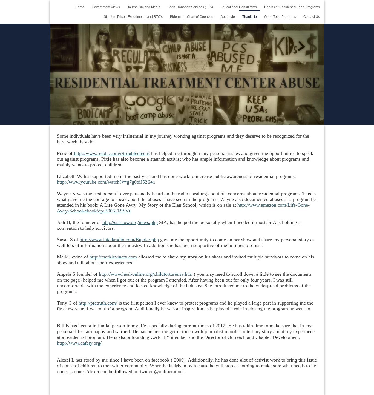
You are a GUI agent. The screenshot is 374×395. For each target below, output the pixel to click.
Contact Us (311, 17)
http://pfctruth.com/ (98, 303)
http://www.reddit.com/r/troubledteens (112, 153)
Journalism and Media (143, 7)
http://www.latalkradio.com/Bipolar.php (119, 239)
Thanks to (249, 17)
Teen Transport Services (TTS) (190, 7)
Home (79, 7)
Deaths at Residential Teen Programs (292, 7)
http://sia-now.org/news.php (130, 222)
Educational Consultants (238, 7)
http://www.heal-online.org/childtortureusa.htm (145, 274)
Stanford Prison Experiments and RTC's (133, 17)
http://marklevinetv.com (113, 257)
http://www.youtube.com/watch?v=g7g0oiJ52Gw (105, 182)
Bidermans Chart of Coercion (191, 17)
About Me (228, 17)
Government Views (106, 7)
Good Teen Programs (280, 17)
